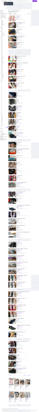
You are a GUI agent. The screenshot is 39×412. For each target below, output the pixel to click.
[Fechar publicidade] (9, 408)
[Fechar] (12, 3)
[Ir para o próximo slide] (30, 384)
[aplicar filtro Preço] (7, 127)
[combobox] (13, 1)
